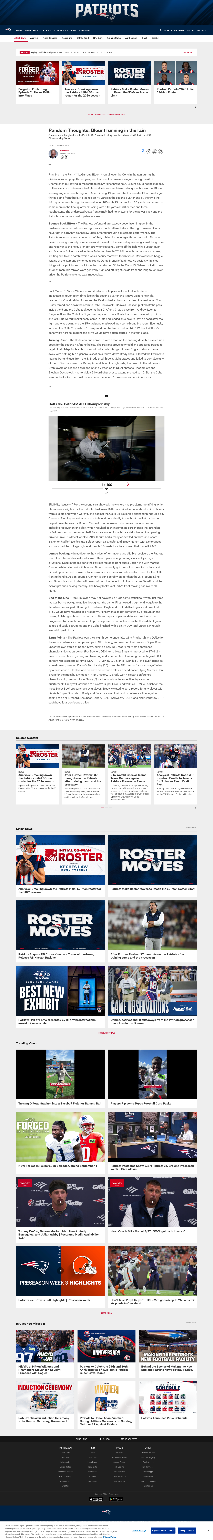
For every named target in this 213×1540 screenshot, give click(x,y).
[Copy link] (160, 151)
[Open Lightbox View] (106, 456)
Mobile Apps (148, 1472)
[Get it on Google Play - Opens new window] (115, 1500)
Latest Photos (65, 1467)
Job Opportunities (148, 1481)
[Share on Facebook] (143, 153)
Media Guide (148, 1476)
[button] (99, 107)
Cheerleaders (65, 1481)
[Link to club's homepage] (8, 30)
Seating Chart (119, 1472)
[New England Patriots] (106, 1513)
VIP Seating (119, 1467)
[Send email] (154, 153)
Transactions (92, 1472)
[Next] (128, 484)
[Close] (208, 1530)
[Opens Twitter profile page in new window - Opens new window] (62, 157)
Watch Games (119, 1481)
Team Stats (92, 1467)
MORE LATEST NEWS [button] (106, 1033)
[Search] (161, 30)
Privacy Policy (109, 1537)
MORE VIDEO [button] (106, 1313)
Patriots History (65, 1476)
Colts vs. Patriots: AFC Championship (79, 404)
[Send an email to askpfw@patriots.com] (66, 157)
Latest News (65, 1453)
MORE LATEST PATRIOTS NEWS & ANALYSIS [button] (106, 114)
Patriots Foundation (65, 1472)
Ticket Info (119, 1453)
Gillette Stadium (119, 1476)
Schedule (92, 1476)
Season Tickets (119, 1462)
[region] (106, 1530)
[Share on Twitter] (148, 153)
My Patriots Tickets (119, 1457)
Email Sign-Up (148, 1462)
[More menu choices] (94, 30)
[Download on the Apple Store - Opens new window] (96, 1499)
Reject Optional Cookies (163, 1530)
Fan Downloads (148, 1467)
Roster (92, 1453)
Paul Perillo (64, 150)
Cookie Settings (139, 1530)
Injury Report (93, 1462)
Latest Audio (65, 1462)
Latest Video (65, 1457)
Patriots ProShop (148, 1453)
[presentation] (196, 107)
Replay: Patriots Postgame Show (46, 52)
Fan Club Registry (148, 1457)
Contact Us (148, 1486)
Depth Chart (92, 1457)
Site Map (65, 1486)
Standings (93, 1481)
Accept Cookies (187, 1530)
